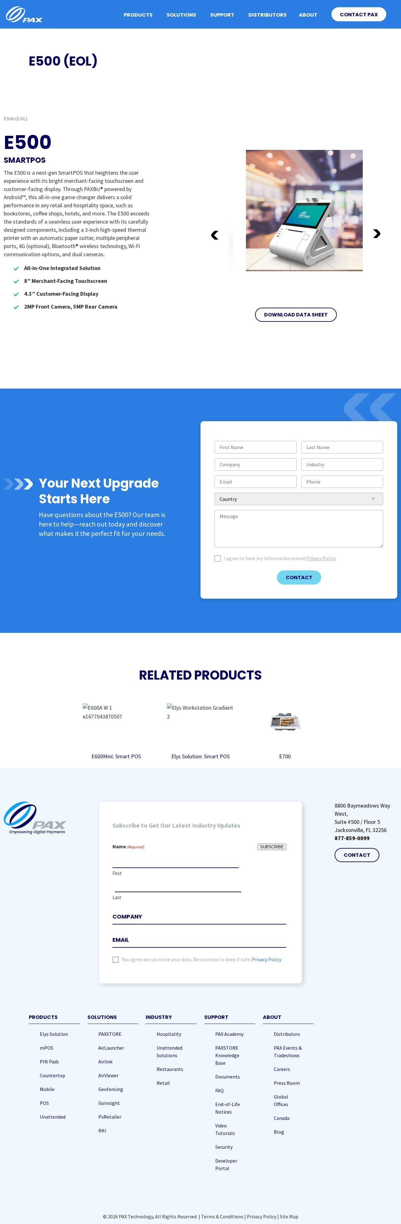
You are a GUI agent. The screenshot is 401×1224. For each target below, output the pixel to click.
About (308, 15)
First (117, 873)
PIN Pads (49, 1061)
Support (222, 15)
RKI (102, 1130)
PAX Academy (229, 1034)
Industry (159, 1017)
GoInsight (109, 1103)
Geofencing (110, 1089)
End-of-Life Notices (227, 1108)
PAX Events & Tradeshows (288, 1051)
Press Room (287, 1083)
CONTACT (299, 577)
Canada (281, 1118)
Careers (282, 1069)
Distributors (267, 15)
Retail (163, 1083)
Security (223, 1147)
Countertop (52, 1075)
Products (138, 15)
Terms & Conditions (222, 1216)
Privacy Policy (321, 558)
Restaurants (170, 1069)
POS (44, 1103)
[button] (377, 234)
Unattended (52, 1117)
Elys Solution (54, 1034)
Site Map (289, 1216)
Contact (357, 855)
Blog (279, 1132)
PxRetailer (109, 1117)
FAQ (219, 1090)
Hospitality (169, 1034)
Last (116, 897)
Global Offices (281, 1100)
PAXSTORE (110, 1034)
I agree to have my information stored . (280, 558)
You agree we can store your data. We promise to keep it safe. (201, 959)
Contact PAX (359, 14)
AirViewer (108, 1075)
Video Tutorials (225, 1129)
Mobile (47, 1089)
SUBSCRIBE (272, 847)
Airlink (105, 1061)
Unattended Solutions (169, 1051)
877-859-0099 (352, 838)
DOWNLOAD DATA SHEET (296, 314)
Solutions (181, 15)
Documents (227, 1076)
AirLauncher (111, 1048)
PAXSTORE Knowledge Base (227, 1055)
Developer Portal (226, 1164)
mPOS (46, 1048)
